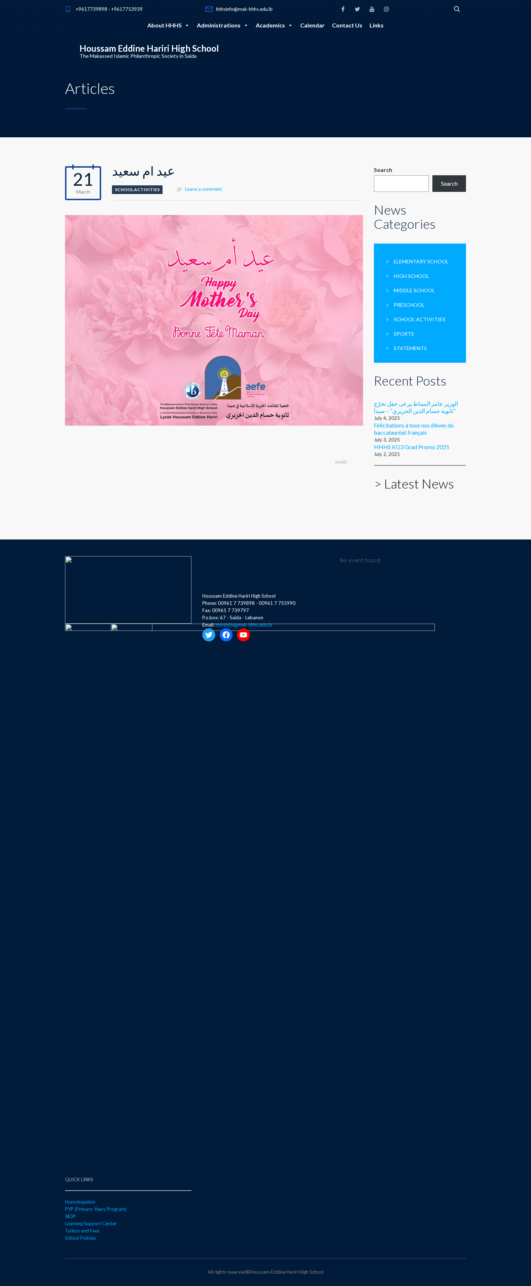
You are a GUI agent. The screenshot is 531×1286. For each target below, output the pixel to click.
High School (411, 276)
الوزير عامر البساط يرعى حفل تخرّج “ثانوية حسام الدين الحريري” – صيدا (416, 407)
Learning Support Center (91, 1223)
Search (383, 169)
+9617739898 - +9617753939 (109, 9)
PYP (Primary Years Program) (95, 1209)
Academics (270, 25)
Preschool (409, 305)
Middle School (414, 290)
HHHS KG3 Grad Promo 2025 (411, 446)
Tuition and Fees (82, 1231)
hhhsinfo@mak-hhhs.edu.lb (244, 9)
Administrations (219, 25)
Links (377, 25)
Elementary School (421, 261)
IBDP (70, 1216)
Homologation (80, 1202)
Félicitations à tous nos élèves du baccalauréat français (414, 429)
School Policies (80, 1238)
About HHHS (164, 25)
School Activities (137, 189)
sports (404, 334)
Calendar (312, 25)
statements (410, 348)
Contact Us (347, 25)
